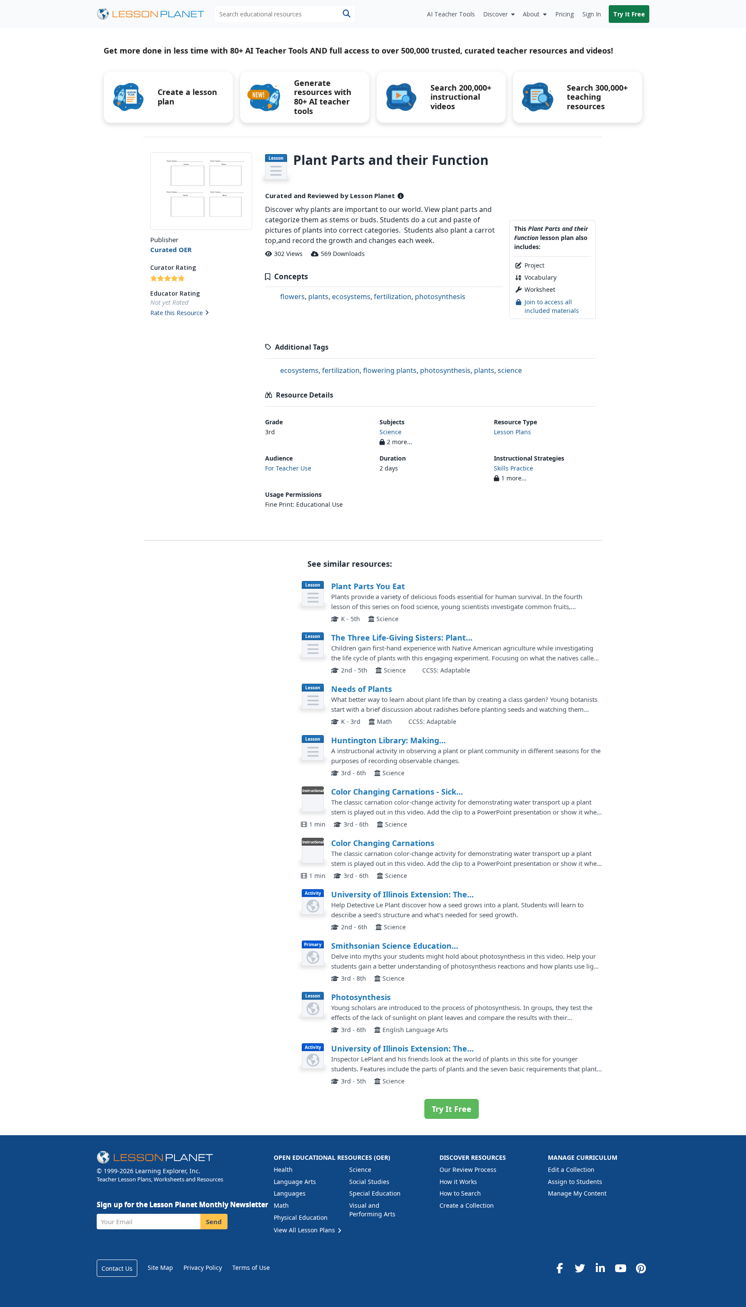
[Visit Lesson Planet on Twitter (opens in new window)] (579, 1268)
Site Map (160, 1267)
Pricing (564, 14)
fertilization (392, 296)
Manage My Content (577, 1193)
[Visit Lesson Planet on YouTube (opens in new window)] (620, 1268)
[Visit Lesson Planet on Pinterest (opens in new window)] (640, 1268)
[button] (201, 313)
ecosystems (351, 296)
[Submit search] (346, 14)
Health (283, 1169)
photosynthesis (440, 296)
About (531, 14)
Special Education (375, 1193)
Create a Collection (466, 1205)
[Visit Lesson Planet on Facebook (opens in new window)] (559, 1268)
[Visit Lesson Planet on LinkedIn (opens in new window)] (600, 1268)
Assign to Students (575, 1182)
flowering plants (390, 370)
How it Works (458, 1182)
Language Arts (295, 1182)
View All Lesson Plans (305, 1230)
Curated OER (171, 249)
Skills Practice (513, 468)
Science (390, 432)
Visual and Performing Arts (372, 1209)
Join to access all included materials (552, 306)
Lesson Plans (512, 432)
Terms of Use (251, 1267)
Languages (290, 1193)
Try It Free (629, 14)
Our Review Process (467, 1169)
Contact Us (117, 1268)
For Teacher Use (288, 468)
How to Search (460, 1193)
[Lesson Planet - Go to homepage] (155, 14)
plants (318, 296)
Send (214, 1221)
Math (281, 1205)
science (510, 370)
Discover (495, 14)
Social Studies (369, 1182)
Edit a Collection (571, 1169)
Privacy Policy (202, 1267)
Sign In (591, 14)
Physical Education (301, 1217)
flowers (292, 296)
